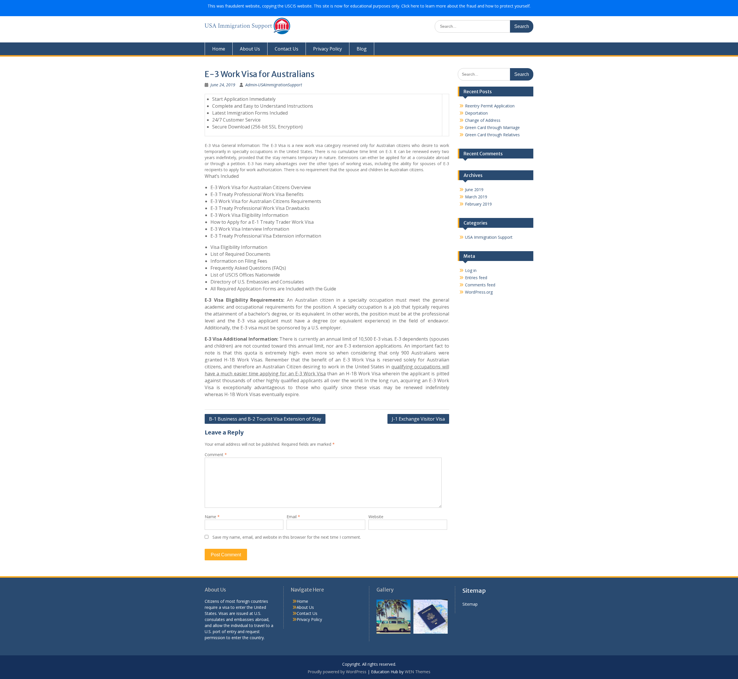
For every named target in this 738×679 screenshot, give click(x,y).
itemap (471, 604)
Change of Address (482, 120)
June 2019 (474, 189)
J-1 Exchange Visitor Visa (418, 419)
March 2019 (476, 196)
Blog (362, 49)
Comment (216, 454)
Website (375, 516)
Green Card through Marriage (492, 127)
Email (293, 516)
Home (218, 49)
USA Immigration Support (489, 237)
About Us (250, 49)
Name (212, 516)
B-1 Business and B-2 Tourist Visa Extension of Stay (265, 419)
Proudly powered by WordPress (337, 671)
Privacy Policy (327, 49)
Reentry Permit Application (490, 106)
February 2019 (478, 204)
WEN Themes (417, 671)
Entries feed (476, 277)
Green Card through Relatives (492, 134)
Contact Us (286, 49)
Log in (471, 270)
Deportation (476, 113)
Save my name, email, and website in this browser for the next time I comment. (286, 537)
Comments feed (480, 285)
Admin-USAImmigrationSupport (273, 84)
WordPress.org (479, 292)
